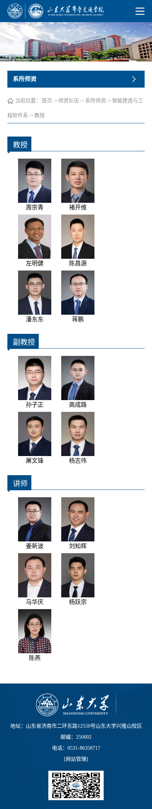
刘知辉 (78, 546)
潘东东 (35, 319)
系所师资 (95, 100)
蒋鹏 (78, 319)
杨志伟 (78, 461)
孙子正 (35, 405)
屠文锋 (35, 461)
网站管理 (76, 759)
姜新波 (35, 546)
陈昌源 (78, 263)
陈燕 (35, 658)
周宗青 (35, 207)
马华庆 (35, 602)
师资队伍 (68, 100)
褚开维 (78, 207)
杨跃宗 (78, 602)
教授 (39, 115)
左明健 (35, 263)
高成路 (78, 405)
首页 (47, 100)
